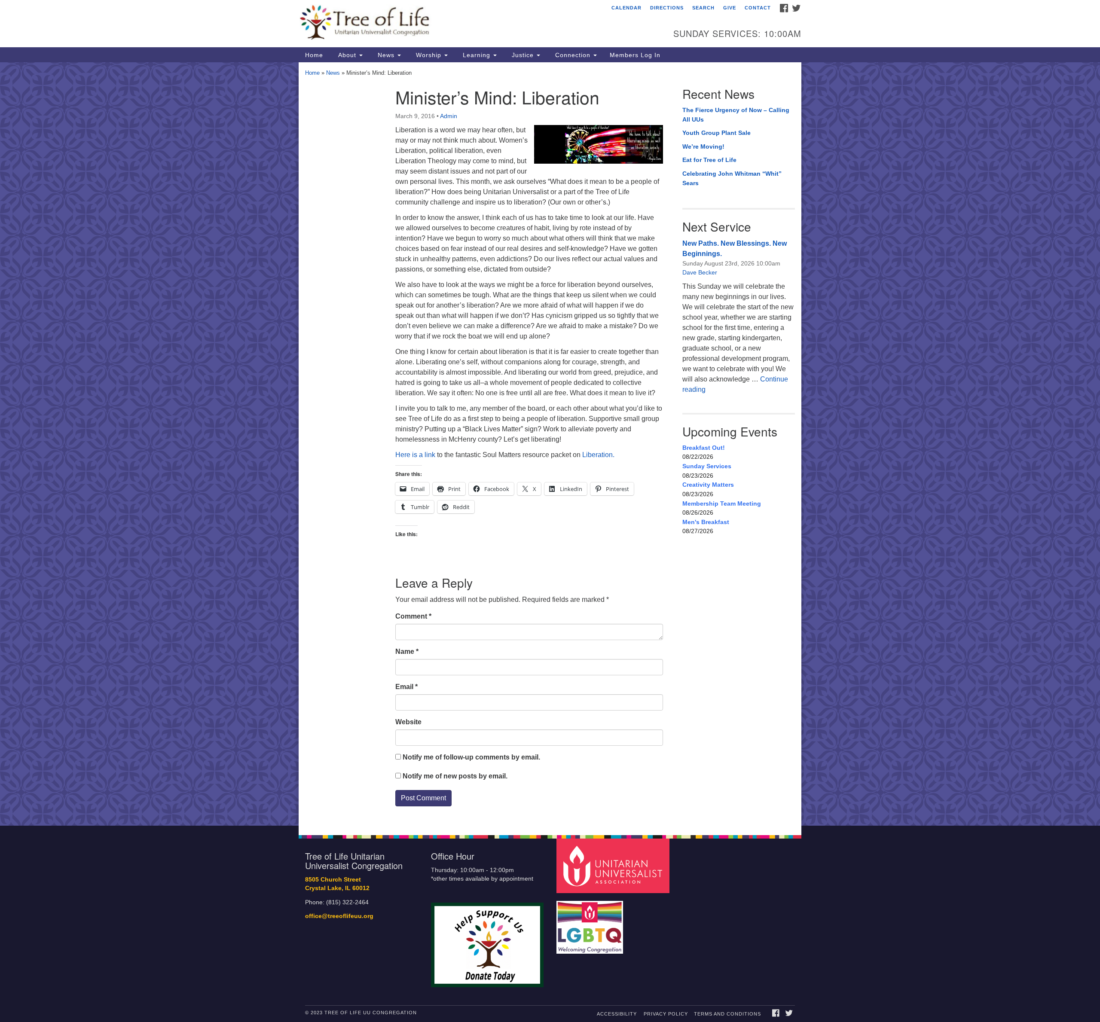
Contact (758, 7)
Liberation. (598, 454)
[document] (550, 444)
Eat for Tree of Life (709, 159)
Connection (573, 55)
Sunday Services (706, 466)
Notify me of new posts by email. (455, 776)
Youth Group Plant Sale (716, 132)
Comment (413, 616)
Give (729, 7)
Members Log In (635, 55)
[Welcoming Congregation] (590, 923)
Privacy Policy (666, 1013)
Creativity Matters (708, 484)
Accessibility (617, 1013)
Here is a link (415, 454)
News (386, 55)
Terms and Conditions (727, 1013)
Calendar (626, 7)
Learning (476, 55)
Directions (667, 7)
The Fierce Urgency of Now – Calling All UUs (735, 115)
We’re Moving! (703, 146)
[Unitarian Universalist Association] (614, 865)
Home (314, 55)
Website (408, 722)
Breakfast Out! (703, 447)
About (347, 55)
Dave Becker (699, 272)
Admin (448, 116)
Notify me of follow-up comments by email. (471, 757)
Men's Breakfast (705, 522)
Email (406, 686)
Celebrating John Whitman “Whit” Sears (732, 178)
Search (703, 7)
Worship (428, 55)
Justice (523, 55)
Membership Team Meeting (721, 503)
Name (407, 651)
